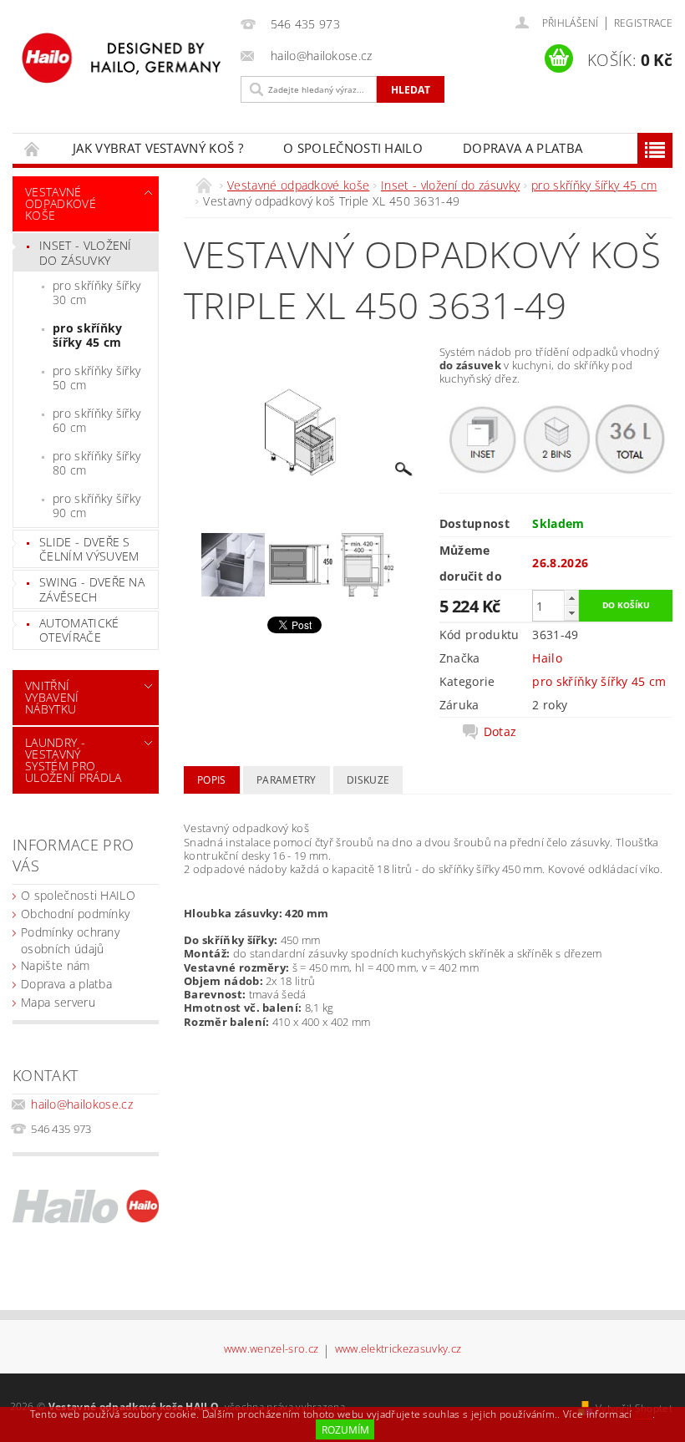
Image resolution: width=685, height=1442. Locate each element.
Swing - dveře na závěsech (92, 589)
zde (643, 1414)
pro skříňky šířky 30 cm (96, 292)
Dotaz (500, 731)
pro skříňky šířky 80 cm (96, 463)
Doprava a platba (522, 148)
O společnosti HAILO (353, 148)
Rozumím (345, 1430)
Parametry (286, 780)
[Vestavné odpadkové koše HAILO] (122, 58)
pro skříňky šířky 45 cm (88, 335)
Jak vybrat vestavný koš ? (158, 148)
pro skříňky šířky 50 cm (96, 378)
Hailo (547, 658)
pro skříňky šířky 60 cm (96, 420)
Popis (211, 780)
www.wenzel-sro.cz (271, 1349)
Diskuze (368, 780)
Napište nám (55, 965)
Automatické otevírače (79, 630)
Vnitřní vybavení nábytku (52, 697)
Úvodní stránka (33, 148)
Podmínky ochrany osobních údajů (70, 940)
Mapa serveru (58, 1002)
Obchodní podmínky (75, 914)
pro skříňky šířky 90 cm (96, 505)
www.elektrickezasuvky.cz (398, 1349)
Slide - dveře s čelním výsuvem (89, 549)
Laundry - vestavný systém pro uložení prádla (73, 759)
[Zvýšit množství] (571, 598)
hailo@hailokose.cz (82, 1104)
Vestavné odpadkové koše (60, 203)
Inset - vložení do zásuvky (85, 252)
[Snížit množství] (571, 613)
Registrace (643, 23)
